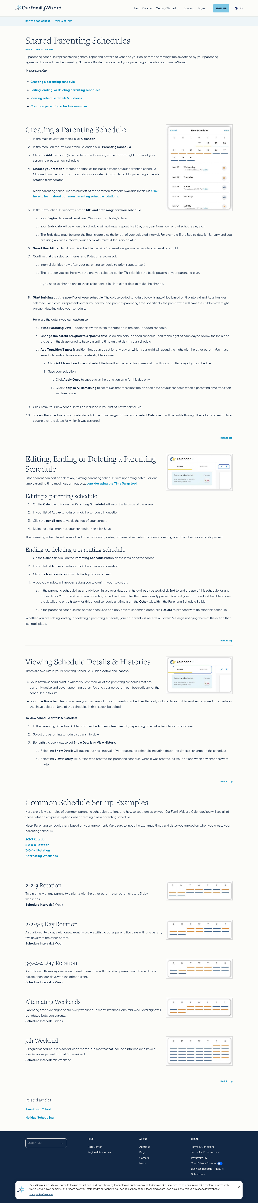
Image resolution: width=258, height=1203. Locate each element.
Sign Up (221, 8)
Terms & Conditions (202, 1146)
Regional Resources (99, 1152)
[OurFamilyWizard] (38, 7)
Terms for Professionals (205, 1152)
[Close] (239, 1187)
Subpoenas (198, 1174)
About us (144, 1146)
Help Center (95, 1146)
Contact (189, 8)
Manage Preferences (41, 1194)
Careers (144, 1157)
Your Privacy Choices (203, 1163)
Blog (142, 1152)
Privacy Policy (199, 1157)
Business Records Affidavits (207, 1168)
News (142, 1163)
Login (201, 8)
